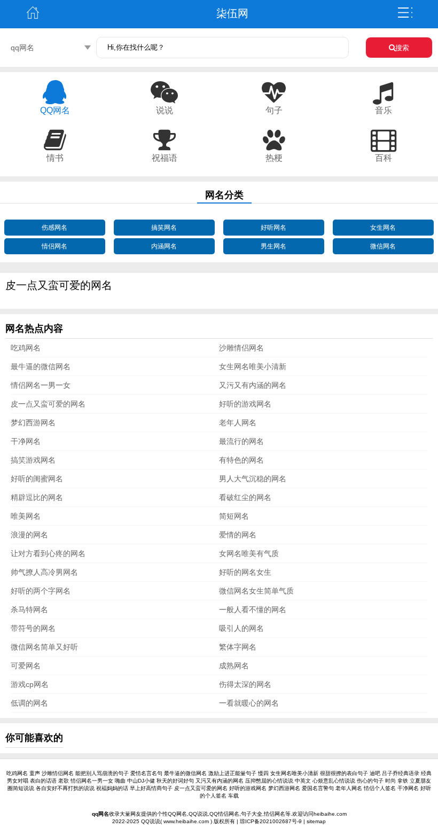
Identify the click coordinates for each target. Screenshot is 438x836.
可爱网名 (26, 665)
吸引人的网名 (241, 628)
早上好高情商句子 (151, 788)
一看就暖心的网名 (249, 703)
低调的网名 (29, 703)
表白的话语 (43, 781)
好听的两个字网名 (41, 591)
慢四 (263, 773)
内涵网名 (164, 246)
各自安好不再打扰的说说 (65, 788)
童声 (34, 773)
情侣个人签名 (380, 788)
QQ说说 (150, 821)
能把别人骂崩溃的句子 (102, 773)
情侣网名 (54, 246)
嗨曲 (120, 781)
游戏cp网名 (30, 684)
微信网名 (383, 246)
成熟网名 (234, 665)
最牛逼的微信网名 (41, 366)
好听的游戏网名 (245, 404)
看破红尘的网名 (245, 497)
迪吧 (375, 773)
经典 (426, 773)
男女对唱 (17, 781)
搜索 (402, 48)
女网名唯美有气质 (249, 553)
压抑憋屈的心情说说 (269, 781)
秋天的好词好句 (175, 781)
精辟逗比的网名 (37, 497)
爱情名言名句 (146, 773)
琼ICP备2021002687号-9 (271, 821)
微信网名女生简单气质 (256, 591)
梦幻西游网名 (33, 422)
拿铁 (402, 781)
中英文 (303, 781)
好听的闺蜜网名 (37, 478)
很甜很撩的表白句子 (344, 773)
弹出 (405, 13)
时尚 (390, 781)
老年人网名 (237, 422)
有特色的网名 (241, 460)
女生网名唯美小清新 (252, 366)
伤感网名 (54, 227)
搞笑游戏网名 (33, 460)
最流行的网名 (241, 441)
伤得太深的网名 (245, 684)
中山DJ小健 (141, 781)
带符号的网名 (33, 628)
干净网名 (26, 441)
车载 (233, 796)
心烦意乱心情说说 (333, 781)
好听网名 (273, 227)
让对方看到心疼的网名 (48, 553)
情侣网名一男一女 (41, 385)
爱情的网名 (237, 534)
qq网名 (22, 47)
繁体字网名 (237, 647)
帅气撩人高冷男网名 (44, 572)
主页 (33, 13)
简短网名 (234, 516)
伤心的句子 (370, 781)
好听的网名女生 (245, 572)
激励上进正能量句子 (232, 773)
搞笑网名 (164, 227)
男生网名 (273, 246)
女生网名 (383, 227)
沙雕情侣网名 (241, 347)
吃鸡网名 (26, 347)
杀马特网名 (29, 609)
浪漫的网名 (29, 534)
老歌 (63, 781)
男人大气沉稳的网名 (252, 478)
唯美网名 (26, 516)
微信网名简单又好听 (44, 647)
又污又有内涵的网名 (252, 385)
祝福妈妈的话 (112, 788)
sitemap (316, 821)
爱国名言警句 (318, 788)
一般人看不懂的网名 (252, 609)
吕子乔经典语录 (400, 773)
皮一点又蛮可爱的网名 (48, 404)
